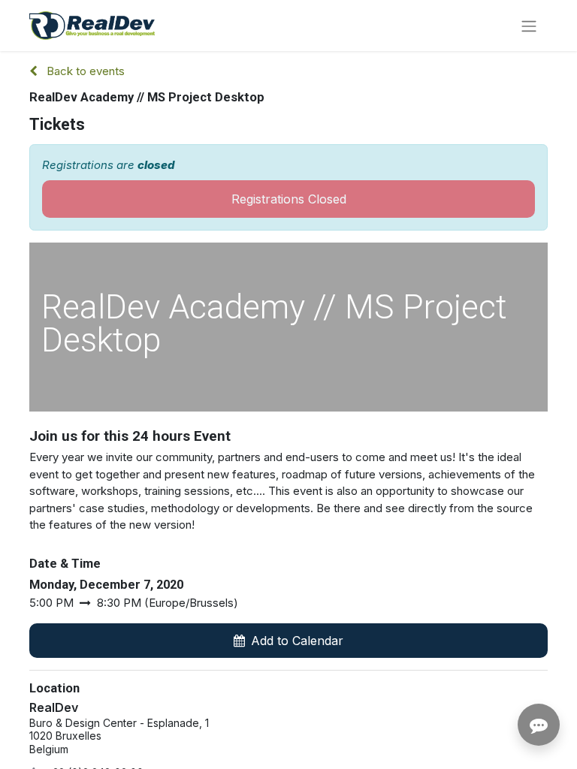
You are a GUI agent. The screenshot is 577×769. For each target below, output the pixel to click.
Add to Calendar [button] (297, 640)
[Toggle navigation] (529, 25)
